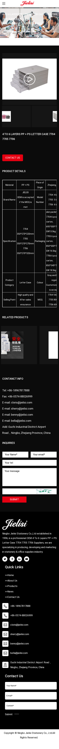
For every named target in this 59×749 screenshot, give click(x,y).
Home (5, 23)
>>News (9, 591)
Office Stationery (33, 23)
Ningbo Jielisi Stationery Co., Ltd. (34, 733)
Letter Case (9, 27)
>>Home (9, 575)
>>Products (11, 586)
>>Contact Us (12, 597)
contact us (12, 157)
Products (15, 23)
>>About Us (11, 580)
